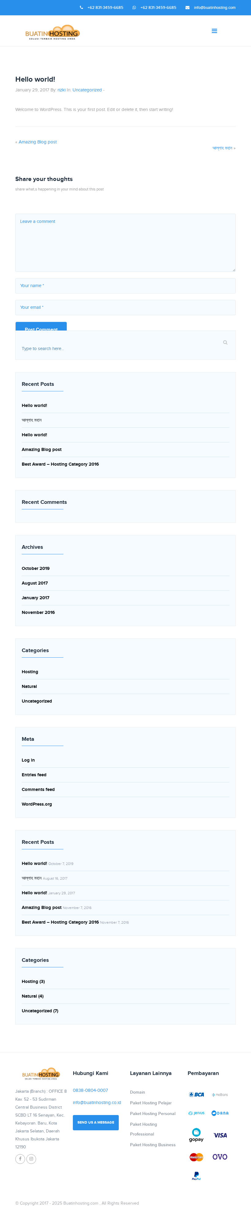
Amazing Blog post (38, 142)
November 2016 (38, 612)
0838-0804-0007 (90, 1090)
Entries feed (34, 775)
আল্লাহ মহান (222, 148)
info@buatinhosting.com (215, 7)
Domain (137, 1092)
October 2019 (36, 568)
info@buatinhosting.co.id (97, 1102)
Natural (29, 686)
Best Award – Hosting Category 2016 (60, 464)
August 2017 (35, 583)
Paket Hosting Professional (143, 1129)
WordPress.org (37, 804)
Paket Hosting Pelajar (151, 1103)
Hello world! (34, 405)
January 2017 (35, 598)
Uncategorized (87, 90)
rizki (62, 90)
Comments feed (38, 789)
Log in (28, 760)
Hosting (30, 672)
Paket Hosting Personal (152, 1113)
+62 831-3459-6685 (105, 7)
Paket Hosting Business (153, 1144)
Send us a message (95, 1122)
